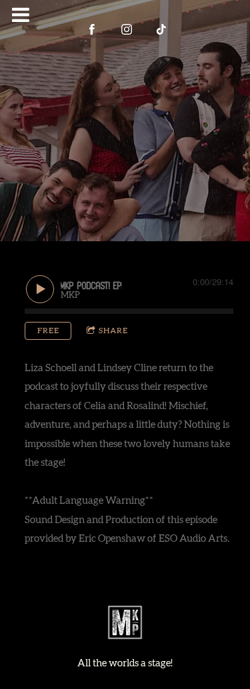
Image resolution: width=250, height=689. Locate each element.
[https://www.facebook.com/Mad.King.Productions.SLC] (92, 29)
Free (48, 331)
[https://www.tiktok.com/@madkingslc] (161, 29)
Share (113, 331)
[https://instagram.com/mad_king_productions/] (126, 29)
